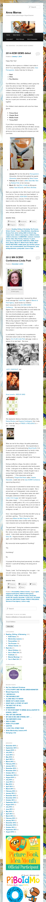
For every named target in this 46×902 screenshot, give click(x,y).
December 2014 (11, 768)
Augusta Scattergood (25, 421)
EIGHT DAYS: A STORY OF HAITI (17, 703)
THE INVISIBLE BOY (12, 696)
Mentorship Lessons (15, 639)
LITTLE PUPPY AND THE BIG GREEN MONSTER (22, 690)
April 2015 (9, 759)
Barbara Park (15, 183)
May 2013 (9, 811)
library (12, 243)
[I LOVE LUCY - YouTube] (23, 354)
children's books (34, 235)
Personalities (16, 592)
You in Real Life (13, 659)
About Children (13, 650)
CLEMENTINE (22, 237)
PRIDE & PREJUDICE (32, 599)
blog (34, 233)
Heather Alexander (19, 597)
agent (37, 592)
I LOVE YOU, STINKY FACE (15, 728)
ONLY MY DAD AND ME (13, 715)
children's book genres (21, 235)
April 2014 (9, 786)
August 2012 (10, 832)
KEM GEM (23, 196)
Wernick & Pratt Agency (13, 601)
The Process (34, 229)
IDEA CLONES (10, 721)
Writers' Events (10, 231)
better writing (19, 233)
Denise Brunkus (11, 421)
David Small (32, 448)
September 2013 (11, 802)
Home (8, 35)
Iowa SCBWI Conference (32, 480)
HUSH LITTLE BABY (12, 724)
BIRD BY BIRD (20, 394)
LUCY (8, 369)
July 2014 (9, 780)
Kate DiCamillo (19, 187)
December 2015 (11, 746)
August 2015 (10, 750)
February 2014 (10, 791)
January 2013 (10, 820)
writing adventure (11, 248)
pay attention (31, 244)
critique (16, 595)
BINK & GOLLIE (28, 233)
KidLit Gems (16, 35)
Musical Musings (13, 657)
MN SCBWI (16, 599)
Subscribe (10, 626)
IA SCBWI (37, 597)
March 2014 (9, 789)
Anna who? (9, 39)
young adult (20, 248)
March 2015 (9, 761)
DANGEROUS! (10, 708)
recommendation (18, 246)
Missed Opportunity (12, 692)
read (11, 246)
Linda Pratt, (22, 300)
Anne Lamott (10, 394)
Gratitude (11, 655)
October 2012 (10, 827)
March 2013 (9, 816)
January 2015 (10, 766)
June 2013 (9, 809)
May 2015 (9, 757)
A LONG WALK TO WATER (14, 699)
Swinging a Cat (11, 733)
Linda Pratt (9, 599)
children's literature (12, 237)
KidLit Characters (32, 39)
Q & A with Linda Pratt (18, 339)
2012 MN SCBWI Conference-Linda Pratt (18, 259)
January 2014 (10, 793)
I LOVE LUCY (29, 597)
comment (30, 237)
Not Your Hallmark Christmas (15, 687)
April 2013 (9, 814)
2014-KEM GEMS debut (18, 53)
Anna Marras (13, 12)
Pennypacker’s (34, 174)
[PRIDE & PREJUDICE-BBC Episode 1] (23, 433)
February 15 (27, 239)
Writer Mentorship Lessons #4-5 (16, 730)
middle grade (22, 244)
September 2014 (11, 775)
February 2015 (10, 764)
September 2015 (11, 748)
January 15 (9, 241)
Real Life (9, 648)
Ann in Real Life (13, 652)
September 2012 (11, 829)
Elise (12, 239)
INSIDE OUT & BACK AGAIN (15, 701)
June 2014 (9, 782)
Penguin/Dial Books (20, 477)
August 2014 (10, 777)
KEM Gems (26, 241)
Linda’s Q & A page (12, 498)
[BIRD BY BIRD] (23, 405)
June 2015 (9, 755)
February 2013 (10, 818)
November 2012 (11, 825)
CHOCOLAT (14, 369)
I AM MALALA (10, 694)
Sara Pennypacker (29, 246)
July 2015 (9, 752)
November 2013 (11, 798)
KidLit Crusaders (28, 35)
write (37, 246)
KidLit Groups (20, 39)
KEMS (32, 241)
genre (33, 239)
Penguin (22, 599)
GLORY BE (9, 597)
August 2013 (10, 804)
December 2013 (11, 795)
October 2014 (10, 773)
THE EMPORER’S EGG (13, 719)
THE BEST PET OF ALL (14, 705)
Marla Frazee (34, 178)
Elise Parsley (19, 239)
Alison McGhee (31, 187)
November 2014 (11, 770)
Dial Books (32, 595)
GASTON (9, 726)
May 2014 (9, 784)
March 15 (17, 243)
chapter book (10, 235)
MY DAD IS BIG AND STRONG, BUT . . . (19, 717)
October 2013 (10, 800)
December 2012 (11, 823)
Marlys (32, 243)
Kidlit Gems (12, 637)
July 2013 (9, 807)
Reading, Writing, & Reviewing (21, 229)
